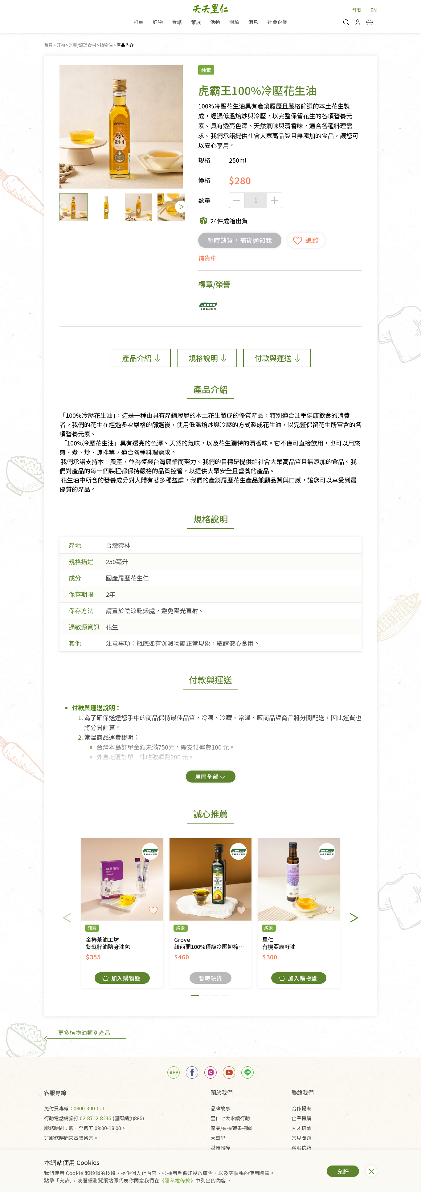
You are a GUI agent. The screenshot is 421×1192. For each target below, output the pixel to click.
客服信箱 (301, 1147)
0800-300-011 (89, 1108)
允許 (343, 1171)
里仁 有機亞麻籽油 (279, 943)
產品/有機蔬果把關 (231, 1128)
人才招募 (301, 1128)
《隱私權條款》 (177, 1180)
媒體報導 (220, 1147)
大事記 (218, 1137)
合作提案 (301, 1108)
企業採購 (301, 1118)
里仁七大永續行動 (230, 1118)
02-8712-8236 (95, 1118)
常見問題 (301, 1137)
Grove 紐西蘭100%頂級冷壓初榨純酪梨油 (213, 943)
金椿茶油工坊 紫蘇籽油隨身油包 (108, 943)
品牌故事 (220, 1108)
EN (373, 10)
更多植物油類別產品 (84, 1032)
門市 (356, 10)
